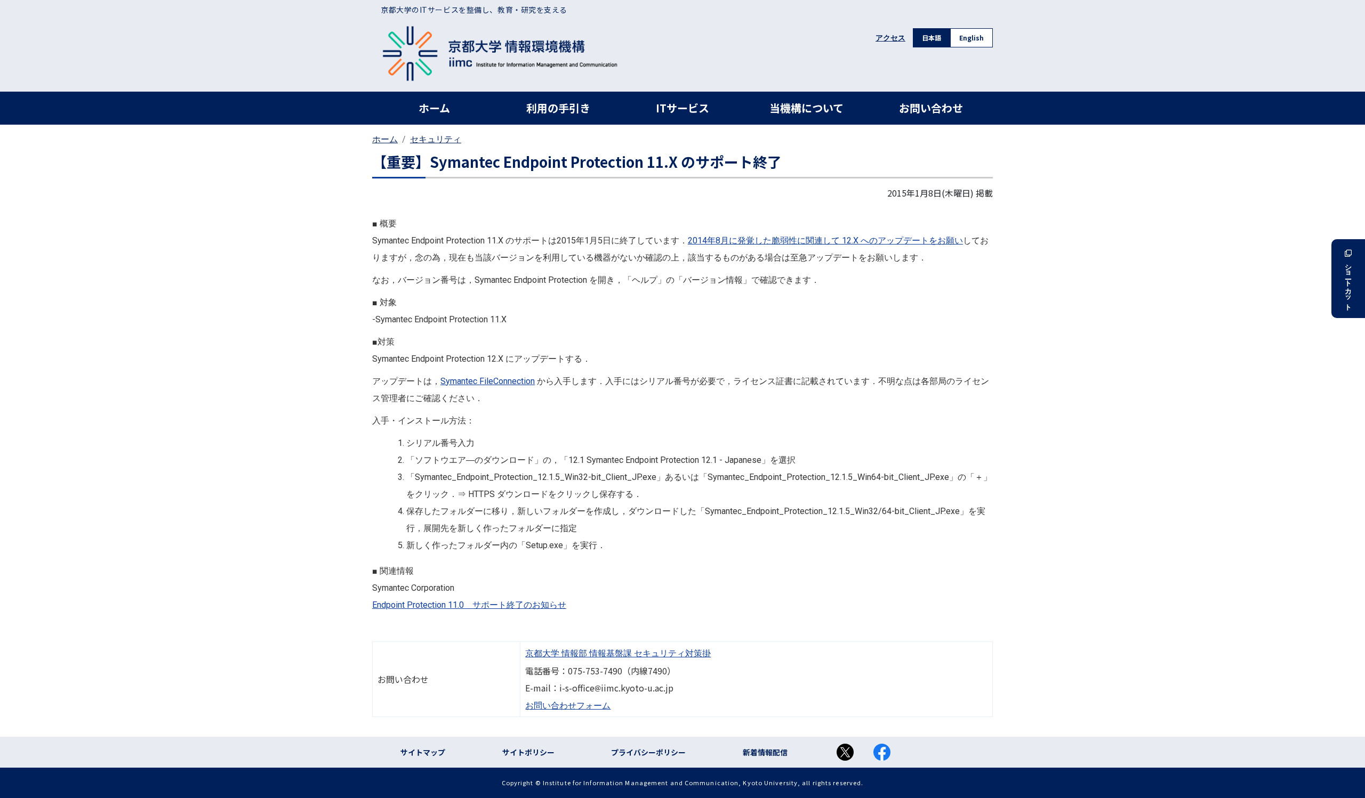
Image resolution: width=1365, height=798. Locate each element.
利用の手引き (558, 108)
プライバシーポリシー (648, 752)
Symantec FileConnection (487, 381)
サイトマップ (422, 752)
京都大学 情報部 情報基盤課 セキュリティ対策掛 (618, 653)
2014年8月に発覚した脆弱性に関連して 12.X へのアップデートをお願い (825, 240)
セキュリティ (435, 139)
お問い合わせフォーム (568, 706)
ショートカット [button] (1348, 283)
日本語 (931, 37)
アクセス (890, 38)
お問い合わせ (931, 108)
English (971, 37)
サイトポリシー (528, 752)
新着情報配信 (765, 752)
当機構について (806, 108)
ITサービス (682, 108)
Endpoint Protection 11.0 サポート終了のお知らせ (469, 605)
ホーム (434, 108)
